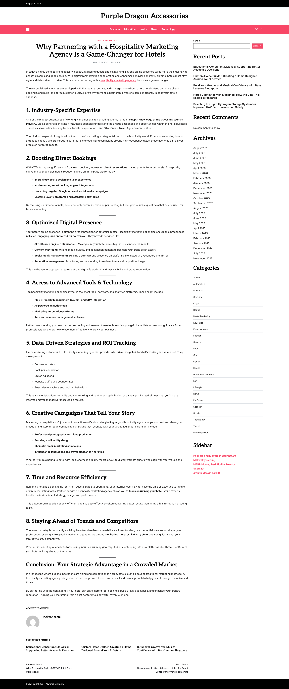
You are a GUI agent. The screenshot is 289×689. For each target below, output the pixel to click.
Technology (168, 29)
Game (196, 355)
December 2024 (203, 248)
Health (143, 29)
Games (197, 361)
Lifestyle (197, 387)
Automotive (199, 284)
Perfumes (198, 400)
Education (130, 29)
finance (197, 342)
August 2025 (200, 208)
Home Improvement (203, 374)
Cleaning (198, 297)
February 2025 (202, 238)
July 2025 (199, 213)
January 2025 (201, 243)
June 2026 (199, 158)
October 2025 (201, 198)
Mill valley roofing (204, 460)
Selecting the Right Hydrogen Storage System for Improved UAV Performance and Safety (224, 106)
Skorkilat (198, 468)
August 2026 (200, 148)
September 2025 (203, 203)
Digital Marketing (107, 40)
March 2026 (200, 173)
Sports (196, 413)
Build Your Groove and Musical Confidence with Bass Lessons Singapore (227, 87)
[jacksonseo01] (32, 622)
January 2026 (201, 183)
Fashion (197, 335)
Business (115, 29)
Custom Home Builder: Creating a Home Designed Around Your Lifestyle (225, 77)
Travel (196, 426)
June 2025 (199, 218)
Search (197, 41)
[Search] (262, 29)
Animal (196, 277)
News (154, 29)
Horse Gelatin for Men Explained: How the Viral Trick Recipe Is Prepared (226, 96)
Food (196, 348)
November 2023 (202, 258)
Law (195, 381)
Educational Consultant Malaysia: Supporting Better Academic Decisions (226, 68)
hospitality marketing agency (118, 80)
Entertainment (200, 329)
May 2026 (199, 163)
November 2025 (202, 193)
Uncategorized (201, 432)
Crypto (196, 303)
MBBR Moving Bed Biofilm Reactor (214, 464)
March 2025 (200, 233)
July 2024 (199, 253)
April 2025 (199, 228)
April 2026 (199, 168)
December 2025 (203, 188)
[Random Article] (256, 29)
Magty (60, 684)
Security (197, 407)
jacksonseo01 (52, 617)
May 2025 (199, 223)
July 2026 (199, 153)
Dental (196, 310)
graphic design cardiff (206, 473)
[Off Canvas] (27, 29)
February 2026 (202, 178)
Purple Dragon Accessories (144, 16)
